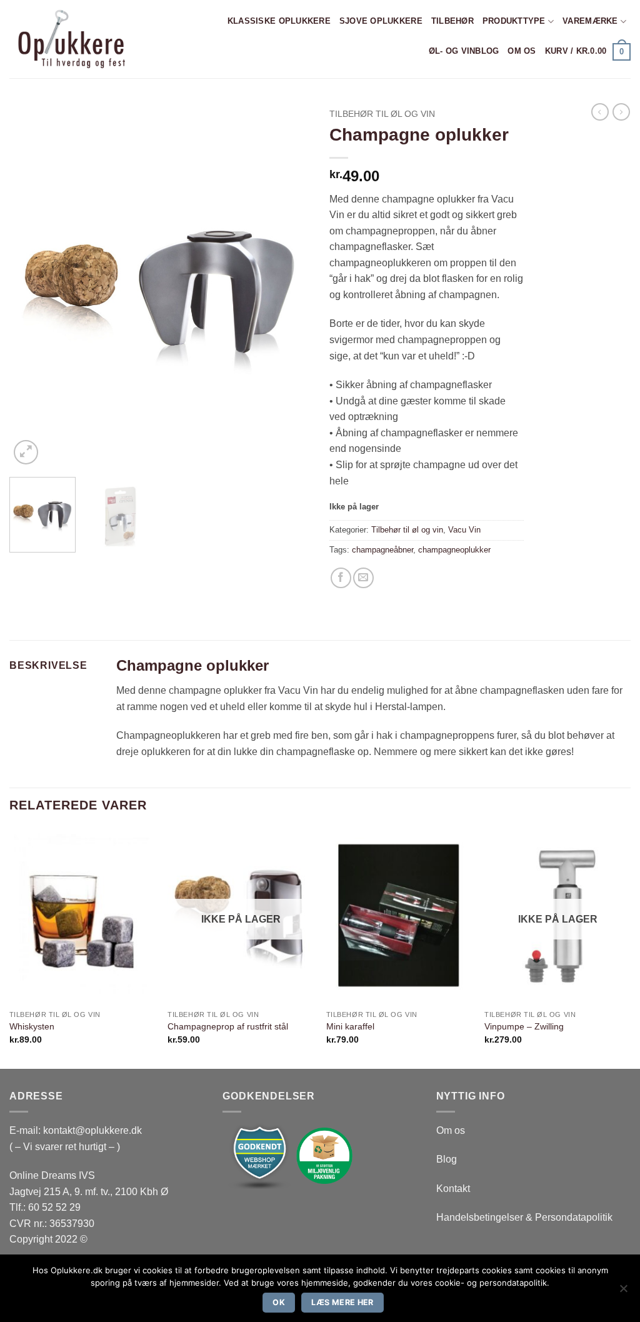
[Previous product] (621, 112)
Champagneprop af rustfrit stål (228, 1026)
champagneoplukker (454, 549)
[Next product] (600, 112)
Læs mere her (342, 1302)
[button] (588, 51)
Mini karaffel (350, 1026)
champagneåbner (382, 549)
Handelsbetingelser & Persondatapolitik (524, 1217)
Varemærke (590, 21)
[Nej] (623, 1292)
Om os (522, 51)
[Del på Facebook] (341, 578)
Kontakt (453, 1188)
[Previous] (31, 285)
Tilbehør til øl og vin (382, 114)
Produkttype (514, 21)
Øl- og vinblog (464, 51)
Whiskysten (31, 1026)
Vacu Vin (464, 529)
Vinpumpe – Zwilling (524, 1026)
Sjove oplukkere (380, 21)
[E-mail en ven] (363, 578)
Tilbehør (452, 21)
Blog (446, 1159)
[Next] (289, 285)
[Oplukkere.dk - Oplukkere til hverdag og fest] (70, 39)
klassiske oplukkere (279, 21)
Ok (278, 1302)
